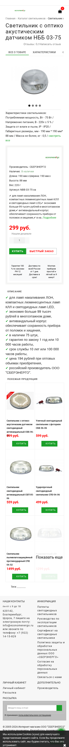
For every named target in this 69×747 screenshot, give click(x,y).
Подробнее (49, 217)
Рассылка (9, 692)
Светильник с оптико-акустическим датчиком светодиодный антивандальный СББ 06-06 (20, 428)
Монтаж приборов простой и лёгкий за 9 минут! (51, 272)
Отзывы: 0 (29, 44)
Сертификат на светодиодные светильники (47, 634)
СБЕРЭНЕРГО (38, 166)
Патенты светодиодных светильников (47, 610)
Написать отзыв (50, 44)
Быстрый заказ (42, 251)
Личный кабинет (14, 688)
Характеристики (44, 52)
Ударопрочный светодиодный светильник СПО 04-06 (48, 491)
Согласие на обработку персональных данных (47, 667)
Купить (17, 251)
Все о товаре (17, 52)
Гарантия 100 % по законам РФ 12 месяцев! (17, 270)
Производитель (48, 688)
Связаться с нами (49, 677)
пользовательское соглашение (34, 715)
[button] (29, 106)
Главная (10, 18)
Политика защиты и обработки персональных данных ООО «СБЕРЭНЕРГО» (51, 649)
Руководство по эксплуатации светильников (48, 622)
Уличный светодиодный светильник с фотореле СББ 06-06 (49, 424)
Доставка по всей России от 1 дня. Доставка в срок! (34, 272)
